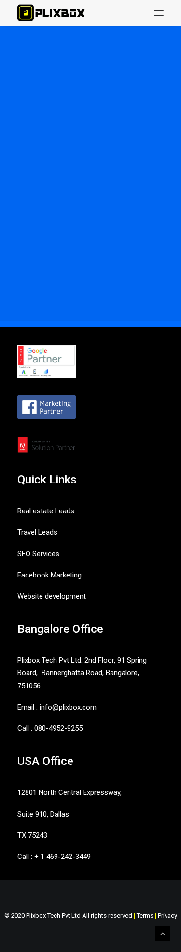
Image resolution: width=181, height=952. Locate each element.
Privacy (167, 915)
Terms (145, 915)
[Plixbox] (51, 12)
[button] (159, 13)
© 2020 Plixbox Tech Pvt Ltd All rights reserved (68, 915)
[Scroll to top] (162, 933)
